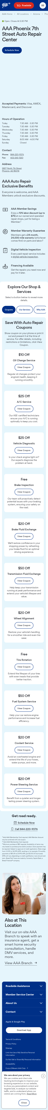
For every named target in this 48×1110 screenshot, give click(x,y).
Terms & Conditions (13, 1039)
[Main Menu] (43, 5)
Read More (32, 1094)
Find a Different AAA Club (17, 1068)
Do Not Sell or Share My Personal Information (23, 1059)
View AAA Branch (18, 963)
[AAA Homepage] (6, 5)
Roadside (26, 5)
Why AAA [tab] (40, 309)
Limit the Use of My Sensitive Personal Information (20, 1053)
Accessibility (10, 1064)
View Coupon (23, 367)
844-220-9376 (17, 154)
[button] (24, 987)
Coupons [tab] (9, 309)
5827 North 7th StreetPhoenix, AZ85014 (12, 169)
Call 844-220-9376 (26, 829)
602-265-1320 (16, 158)
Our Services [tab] (24, 309)
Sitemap (9, 1048)
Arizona (36, 14)
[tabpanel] (24, 563)
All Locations (23, 14)
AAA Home (7, 14)
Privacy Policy (11, 1044)
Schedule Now (12, 50)
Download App (24, 1030)
